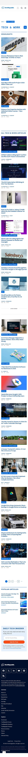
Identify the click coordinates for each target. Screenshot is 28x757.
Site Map (3, 701)
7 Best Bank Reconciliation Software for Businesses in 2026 (13, 367)
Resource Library (5, 729)
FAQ (2, 706)
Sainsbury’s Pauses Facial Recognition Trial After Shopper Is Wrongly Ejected (14, 268)
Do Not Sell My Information (7, 710)
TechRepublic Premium (6, 726)
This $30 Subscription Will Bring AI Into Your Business (12, 183)
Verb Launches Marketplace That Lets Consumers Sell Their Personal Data (13, 563)
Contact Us (4, 695)
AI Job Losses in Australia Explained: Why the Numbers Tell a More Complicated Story (13, 478)
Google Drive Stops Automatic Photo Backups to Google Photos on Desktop (13, 506)
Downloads (4, 720)
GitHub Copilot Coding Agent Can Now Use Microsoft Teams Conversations (13, 155)
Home (2, 21)
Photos (3, 731)
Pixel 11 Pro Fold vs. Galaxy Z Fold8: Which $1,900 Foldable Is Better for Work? (13, 211)
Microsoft (3, 605)
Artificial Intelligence (7, 597)
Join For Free (14, 642)
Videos (3, 733)
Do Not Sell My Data (20, 685)
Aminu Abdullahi (6, 60)
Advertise (3, 708)
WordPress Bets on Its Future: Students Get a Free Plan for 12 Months (11, 296)
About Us (3, 692)
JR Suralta (4, 371)
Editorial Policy (4, 735)
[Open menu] (25, 8)
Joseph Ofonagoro (6, 159)
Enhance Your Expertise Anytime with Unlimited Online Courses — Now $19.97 (13, 111)
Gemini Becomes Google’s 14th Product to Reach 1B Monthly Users (12, 395)
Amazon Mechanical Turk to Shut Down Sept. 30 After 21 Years (12, 56)
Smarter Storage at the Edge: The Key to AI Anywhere (10, 594)
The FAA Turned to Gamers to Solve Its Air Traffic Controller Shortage (14, 422)
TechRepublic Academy (7, 87)
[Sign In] (17, 8)
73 (18, 581)
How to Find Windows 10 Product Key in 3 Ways (9, 610)
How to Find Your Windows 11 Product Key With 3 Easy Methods (9, 602)
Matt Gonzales (5, 482)
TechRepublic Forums (6, 722)
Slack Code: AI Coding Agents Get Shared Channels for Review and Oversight (12, 240)
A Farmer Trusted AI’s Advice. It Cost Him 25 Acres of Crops (13, 450)
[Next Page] (22, 581)
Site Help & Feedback (6, 703)
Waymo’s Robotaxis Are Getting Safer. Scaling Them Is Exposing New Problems (13, 534)
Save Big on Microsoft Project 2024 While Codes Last (12, 83)
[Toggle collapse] (4, 752)
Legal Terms (10, 741)
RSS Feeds (3, 699)
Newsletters (4, 697)
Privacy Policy (18, 648)
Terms (11, 648)
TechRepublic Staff (7, 215)
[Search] (21, 8)
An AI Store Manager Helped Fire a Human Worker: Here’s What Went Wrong (12, 339)
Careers (3, 712)
